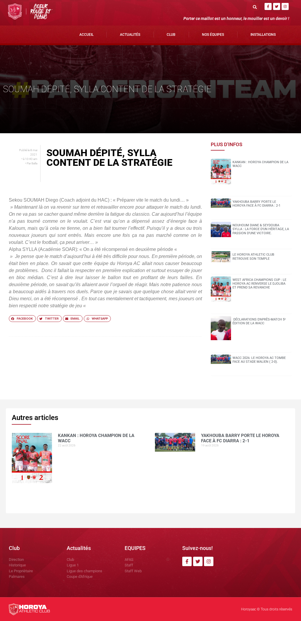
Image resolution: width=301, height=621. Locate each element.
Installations (263, 35)
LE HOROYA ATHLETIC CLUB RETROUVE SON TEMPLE (253, 256)
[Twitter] (276, 6)
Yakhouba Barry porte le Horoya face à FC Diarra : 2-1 (256, 203)
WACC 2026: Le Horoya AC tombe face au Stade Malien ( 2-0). (259, 360)
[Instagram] (285, 6)
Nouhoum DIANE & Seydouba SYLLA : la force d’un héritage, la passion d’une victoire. (261, 229)
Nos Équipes (213, 35)
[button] (255, 7)
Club (171, 35)
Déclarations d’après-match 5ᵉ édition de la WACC (259, 321)
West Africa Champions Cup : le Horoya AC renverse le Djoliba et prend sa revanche (259, 283)
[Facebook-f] (268, 6)
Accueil (86, 35)
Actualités (130, 35)
